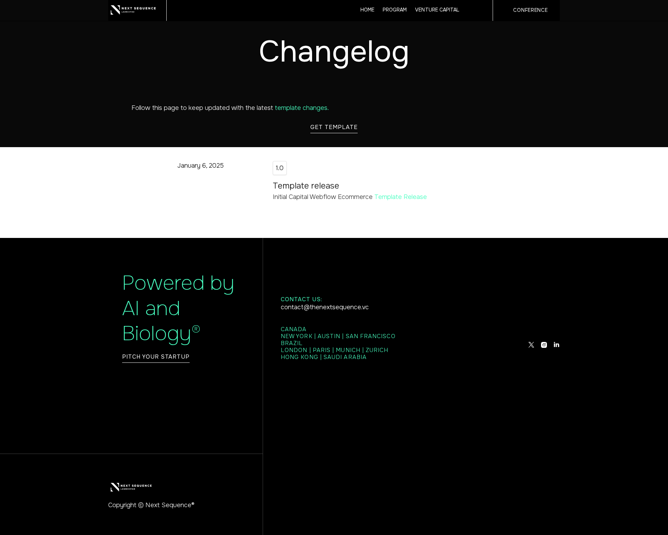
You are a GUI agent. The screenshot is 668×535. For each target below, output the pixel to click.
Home (367, 10)
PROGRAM (395, 10)
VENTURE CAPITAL (437, 10)
